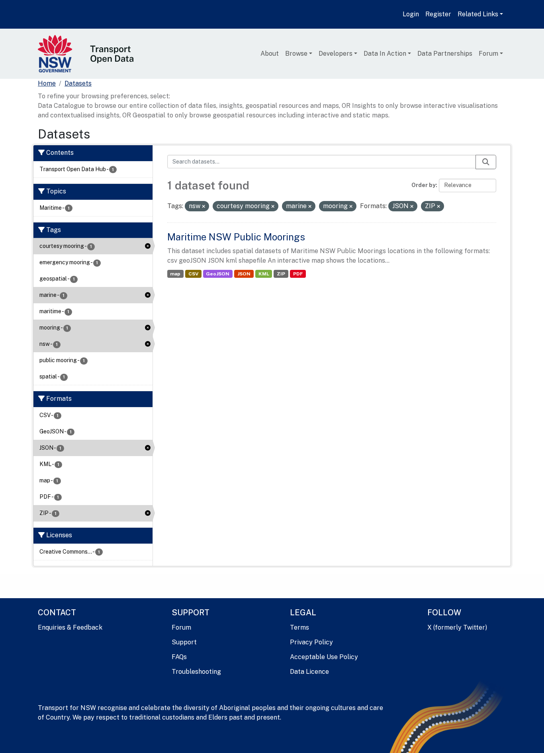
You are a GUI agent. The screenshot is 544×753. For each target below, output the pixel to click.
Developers (335, 53)
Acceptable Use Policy (324, 657)
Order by (423, 185)
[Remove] (203, 206)
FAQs (179, 657)
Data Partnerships (444, 53)
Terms (299, 627)
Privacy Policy (311, 642)
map (175, 274)
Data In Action (385, 53)
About (269, 53)
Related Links (478, 14)
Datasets (78, 83)
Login (411, 14)
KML (263, 274)
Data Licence (309, 671)
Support (184, 642)
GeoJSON (217, 274)
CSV (193, 274)
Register (438, 14)
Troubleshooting (196, 671)
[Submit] (486, 162)
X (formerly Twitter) (457, 627)
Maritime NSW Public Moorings (236, 236)
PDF (298, 274)
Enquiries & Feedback (70, 627)
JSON (243, 274)
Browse (296, 53)
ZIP (281, 274)
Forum (488, 53)
